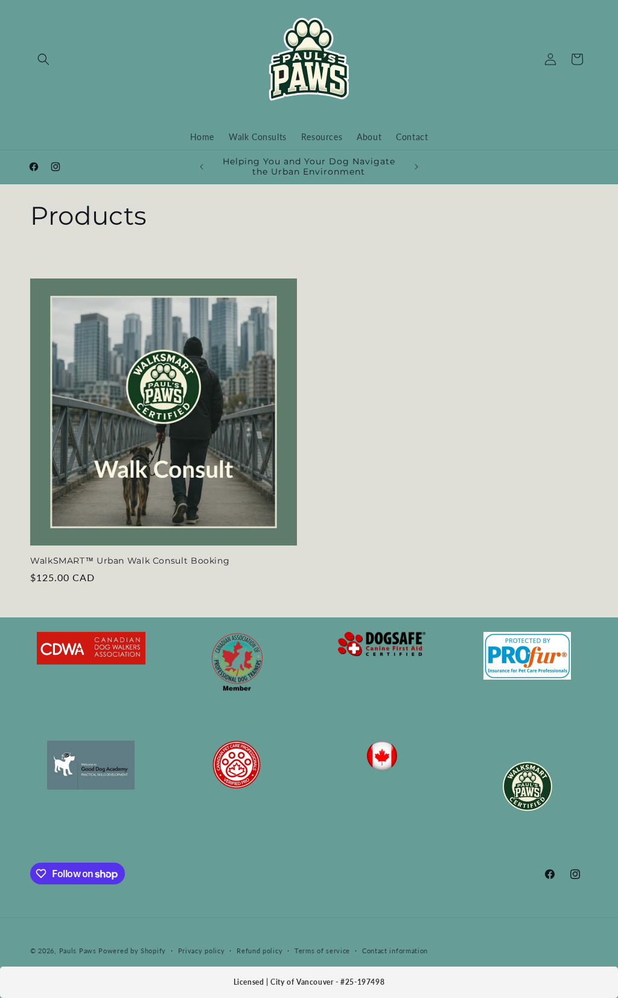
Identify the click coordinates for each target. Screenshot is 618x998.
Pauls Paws (78, 951)
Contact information (395, 951)
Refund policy (259, 951)
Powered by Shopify (132, 951)
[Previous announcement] (201, 166)
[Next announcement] (416, 166)
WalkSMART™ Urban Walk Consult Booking (129, 560)
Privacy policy (201, 951)
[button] (43, 59)
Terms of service (322, 951)
